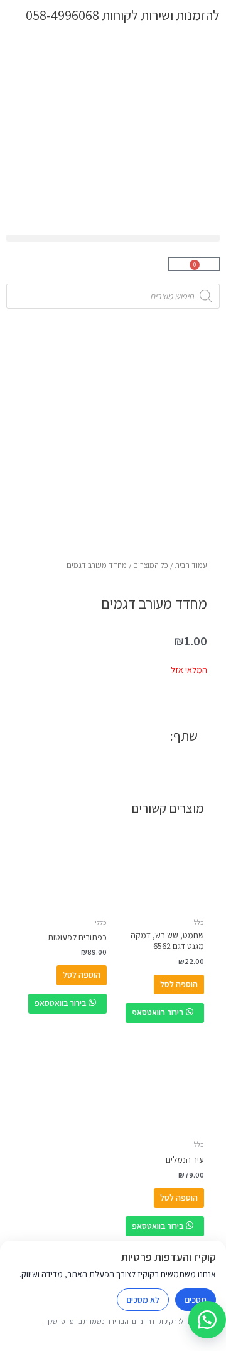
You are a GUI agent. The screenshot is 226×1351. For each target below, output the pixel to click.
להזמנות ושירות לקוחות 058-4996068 (123, 15)
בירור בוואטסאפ (159, 1012)
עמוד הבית (191, 565)
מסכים (196, 1299)
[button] (113, 238)
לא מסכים (142, 1299)
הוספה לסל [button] (179, 984)
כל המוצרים (150, 565)
